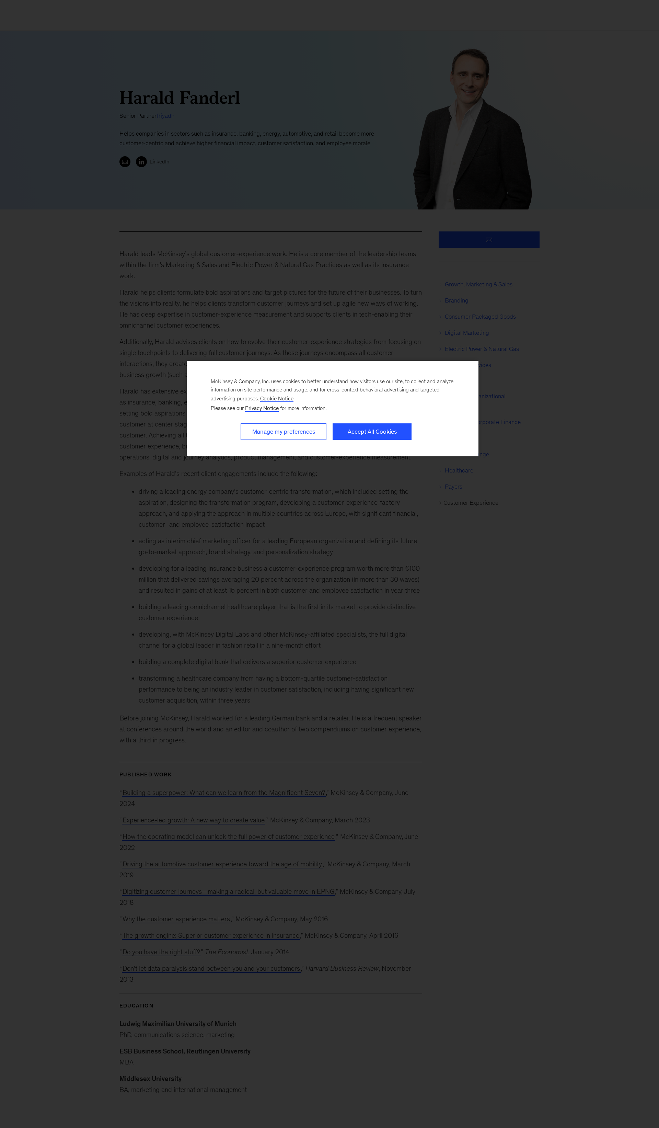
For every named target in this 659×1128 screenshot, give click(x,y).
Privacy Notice (262, 408)
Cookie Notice (276, 398)
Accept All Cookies (372, 431)
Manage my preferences (283, 431)
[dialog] (332, 408)
